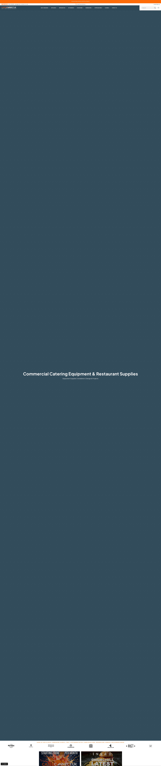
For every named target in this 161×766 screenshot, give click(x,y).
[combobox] (149, 7)
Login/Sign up (157, 4)
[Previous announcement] (41, 1)
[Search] (155, 7)
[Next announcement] (119, 1)
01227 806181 (11, 4)
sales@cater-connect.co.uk (21, 4)
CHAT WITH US (4, 4)
